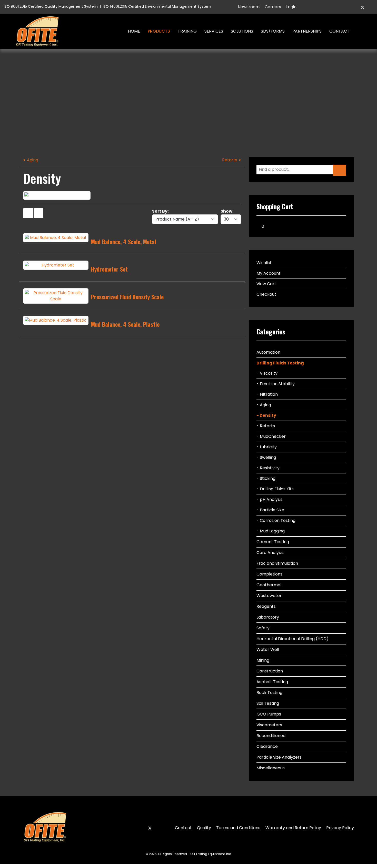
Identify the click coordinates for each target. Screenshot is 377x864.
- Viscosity (266, 373)
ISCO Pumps (268, 714)
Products (159, 31)
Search (360, 31)
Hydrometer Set (109, 269)
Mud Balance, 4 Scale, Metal (123, 241)
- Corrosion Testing (275, 520)
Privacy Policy (340, 828)
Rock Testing (269, 693)
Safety (263, 628)
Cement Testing (272, 542)
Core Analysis (270, 552)
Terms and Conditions (238, 828)
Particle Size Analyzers (279, 757)
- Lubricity (266, 447)
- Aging (263, 405)
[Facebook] (354, 7)
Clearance (267, 746)
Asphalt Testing (272, 682)
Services (213, 31)
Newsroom (249, 7)
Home (134, 31)
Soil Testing (267, 703)
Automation (268, 352)
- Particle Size (270, 510)
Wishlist (264, 263)
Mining (262, 660)
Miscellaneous (270, 768)
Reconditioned (270, 736)
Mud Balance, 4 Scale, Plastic (125, 324)
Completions (269, 574)
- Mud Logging (270, 531)
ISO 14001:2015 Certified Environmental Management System (157, 6)
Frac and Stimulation (277, 563)
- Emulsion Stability (275, 384)
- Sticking (265, 478)
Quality (204, 828)
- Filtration (267, 394)
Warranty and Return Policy (293, 828)
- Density (266, 415)
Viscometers (269, 725)
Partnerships (307, 31)
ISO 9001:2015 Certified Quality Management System (51, 6)
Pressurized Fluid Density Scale (127, 297)
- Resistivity (268, 468)
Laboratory (267, 617)
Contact (339, 31)
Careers (273, 7)
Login (291, 7)
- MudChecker (271, 436)
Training (187, 31)
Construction (269, 671)
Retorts (229, 160)
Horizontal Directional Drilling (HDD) (292, 639)
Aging (32, 160)
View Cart (266, 284)
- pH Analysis (269, 499)
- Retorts (265, 426)
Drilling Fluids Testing (280, 363)
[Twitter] (362, 7)
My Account (268, 273)
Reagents (266, 606)
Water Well (267, 649)
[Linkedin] (371, 7)
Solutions (242, 31)
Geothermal (268, 585)
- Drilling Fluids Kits (275, 489)
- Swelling (266, 457)
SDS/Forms (273, 31)
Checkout (266, 294)
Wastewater (269, 596)
